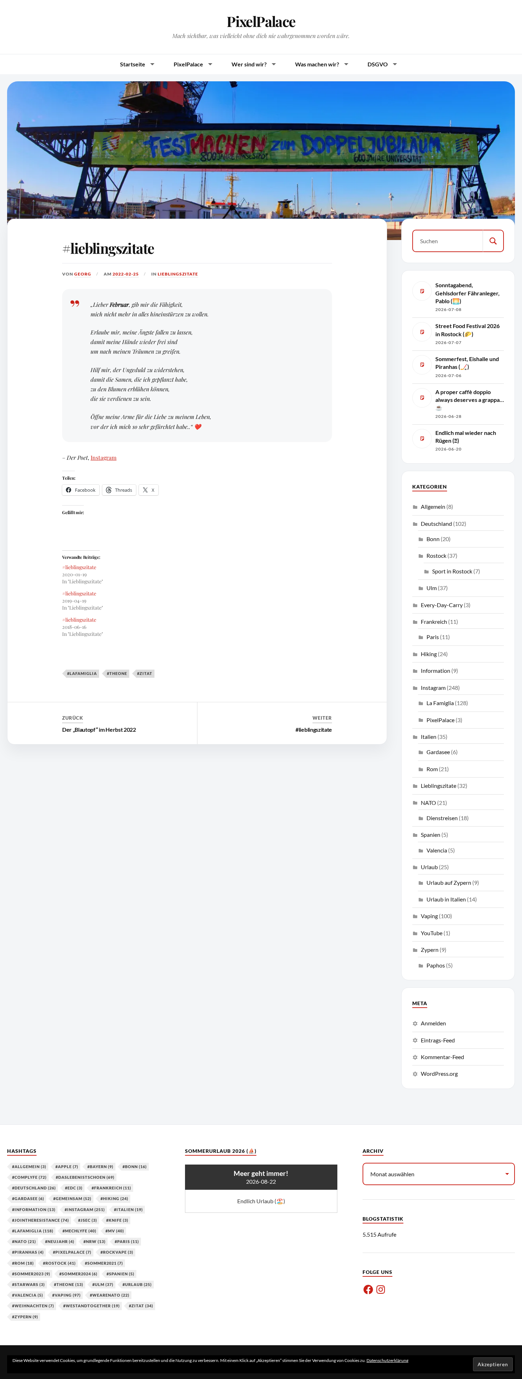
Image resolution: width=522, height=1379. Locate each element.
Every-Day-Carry (442, 604)
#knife (117, 1220)
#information (33, 1209)
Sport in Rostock (452, 571)
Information (435, 670)
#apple (66, 1166)
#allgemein (29, 1166)
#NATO (24, 1241)
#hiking (114, 1198)
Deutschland (436, 523)
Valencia (436, 850)
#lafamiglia (82, 673)
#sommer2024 (78, 1273)
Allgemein (433, 506)
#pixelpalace (72, 1252)
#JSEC (87, 1220)
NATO (428, 802)
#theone (117, 673)
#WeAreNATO (109, 1295)
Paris (432, 636)
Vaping (429, 915)
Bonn (433, 538)
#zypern (25, 1316)
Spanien (430, 834)
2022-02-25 (126, 274)
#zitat (144, 673)
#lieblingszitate (108, 248)
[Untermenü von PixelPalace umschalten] (210, 64)
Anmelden (433, 1023)
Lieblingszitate (178, 274)
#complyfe (29, 1177)
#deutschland (34, 1187)
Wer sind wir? (249, 64)
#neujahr (59, 1241)
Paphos (435, 965)
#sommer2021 (104, 1263)
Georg (82, 274)
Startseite (132, 64)
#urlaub (137, 1284)
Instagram (103, 457)
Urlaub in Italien (446, 899)
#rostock (59, 1263)
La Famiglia (440, 702)
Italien (428, 736)
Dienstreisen (442, 817)
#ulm (102, 1284)
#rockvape (116, 1252)
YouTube (431, 933)
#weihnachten (33, 1305)
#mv (114, 1230)
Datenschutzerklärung (387, 1360)
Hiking (429, 653)
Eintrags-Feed (438, 1040)
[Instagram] (380, 1289)
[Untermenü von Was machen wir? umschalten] (346, 64)
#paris (127, 1241)
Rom (432, 768)
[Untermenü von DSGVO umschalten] (395, 64)
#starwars (28, 1284)
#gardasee (28, 1198)
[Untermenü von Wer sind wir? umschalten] (274, 64)
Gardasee (438, 751)
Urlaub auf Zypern (448, 882)
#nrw (94, 1241)
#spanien (120, 1273)
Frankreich (434, 621)
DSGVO (378, 64)
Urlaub (429, 866)
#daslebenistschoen (85, 1177)
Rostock (436, 555)
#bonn (135, 1166)
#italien (128, 1209)
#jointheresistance (40, 1220)
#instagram (85, 1209)
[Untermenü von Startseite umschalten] (152, 64)
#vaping (66, 1295)
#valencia (27, 1295)
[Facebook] (368, 1289)
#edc (73, 1187)
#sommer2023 (31, 1273)
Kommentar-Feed (442, 1056)
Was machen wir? (317, 64)
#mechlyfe (79, 1230)
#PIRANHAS (28, 1252)
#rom (23, 1263)
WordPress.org (439, 1073)
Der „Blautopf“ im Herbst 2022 (99, 729)
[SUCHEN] (493, 241)
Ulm (431, 587)
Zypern (430, 949)
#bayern (100, 1166)
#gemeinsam (72, 1198)
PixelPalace (261, 21)
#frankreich (111, 1187)
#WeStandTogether (91, 1305)
